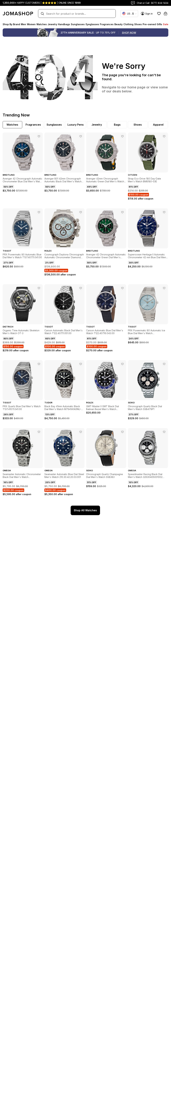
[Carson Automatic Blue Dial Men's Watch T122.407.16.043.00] (122, 288)
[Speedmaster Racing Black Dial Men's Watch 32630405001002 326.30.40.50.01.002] (164, 431)
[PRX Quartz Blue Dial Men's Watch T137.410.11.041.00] (38, 363)
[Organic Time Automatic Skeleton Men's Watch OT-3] (38, 288)
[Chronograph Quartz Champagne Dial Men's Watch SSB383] (122, 431)
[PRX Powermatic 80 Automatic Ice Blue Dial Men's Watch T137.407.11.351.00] (164, 288)
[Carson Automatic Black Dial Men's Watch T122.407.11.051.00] (80, 288)
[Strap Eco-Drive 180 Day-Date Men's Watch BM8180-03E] (164, 136)
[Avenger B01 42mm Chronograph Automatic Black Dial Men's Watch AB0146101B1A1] (80, 136)
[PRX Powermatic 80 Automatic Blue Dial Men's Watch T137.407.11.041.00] (38, 212)
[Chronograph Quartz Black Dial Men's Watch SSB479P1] (164, 363)
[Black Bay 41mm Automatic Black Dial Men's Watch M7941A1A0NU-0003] (80, 363)
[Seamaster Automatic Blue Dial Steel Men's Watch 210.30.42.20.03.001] (80, 431)
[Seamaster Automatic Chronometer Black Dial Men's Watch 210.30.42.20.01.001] (38, 431)
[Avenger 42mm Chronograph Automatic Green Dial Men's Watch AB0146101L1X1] (122, 136)
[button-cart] (165, 14)
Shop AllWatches (85, 510)
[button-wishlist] (159, 14)
